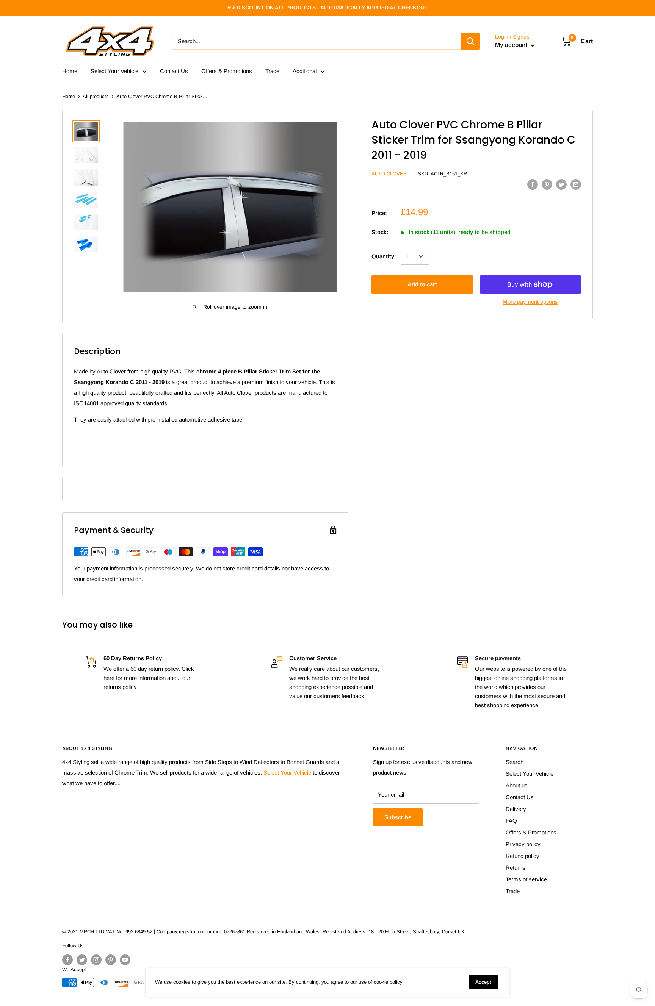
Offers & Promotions (226, 71)
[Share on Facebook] (532, 184)
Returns (515, 867)
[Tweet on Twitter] (561, 184)
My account (512, 45)
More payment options (530, 301)
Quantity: (383, 256)
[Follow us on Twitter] (82, 959)
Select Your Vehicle (114, 71)
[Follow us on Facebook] (67, 959)
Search (514, 762)
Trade (272, 71)
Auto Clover (389, 174)
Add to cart (422, 284)
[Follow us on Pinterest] (110, 959)
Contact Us (174, 71)
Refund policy (522, 856)
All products (96, 96)
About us (517, 785)
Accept (483, 982)
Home (69, 71)
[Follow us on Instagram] (96, 959)
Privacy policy (523, 844)
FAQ (511, 820)
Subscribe (397, 817)
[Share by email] (575, 184)
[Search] (470, 41)
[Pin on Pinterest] (547, 184)
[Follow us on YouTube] (125, 959)
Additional (305, 71)
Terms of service (526, 879)
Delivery (516, 809)
